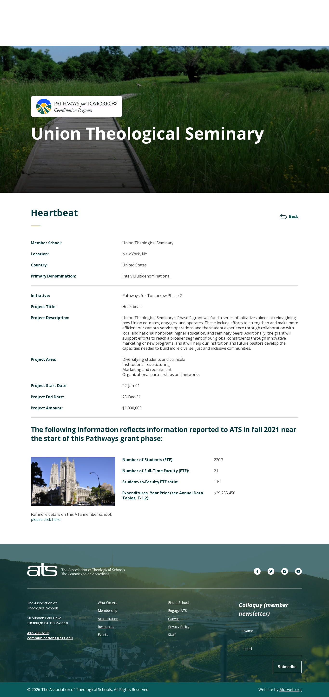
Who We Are (107, 602)
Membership (107, 610)
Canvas (173, 618)
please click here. (46, 519)
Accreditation (108, 618)
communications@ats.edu (50, 638)
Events (103, 634)
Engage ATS (177, 610)
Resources (106, 626)
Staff (171, 634)
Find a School (178, 602)
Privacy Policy (178, 626)
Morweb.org (290, 689)
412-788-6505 (38, 633)
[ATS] (76, 569)
